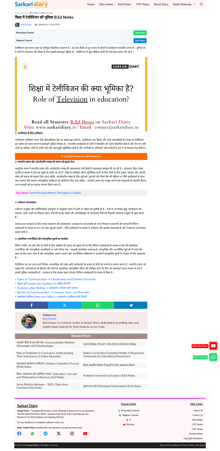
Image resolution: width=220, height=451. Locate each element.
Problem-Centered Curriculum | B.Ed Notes (109, 375)
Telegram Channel (130, 415)
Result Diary (161, 4)
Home (91, 4)
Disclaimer (201, 445)
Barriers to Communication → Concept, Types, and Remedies (53, 292)
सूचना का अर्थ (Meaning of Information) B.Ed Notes (112, 386)
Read (81, 156)
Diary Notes (106, 4)
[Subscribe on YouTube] (213, 346)
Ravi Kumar (26, 25)
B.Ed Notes (124, 4)
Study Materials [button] (182, 4)
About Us (198, 411)
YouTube (130, 425)
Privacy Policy (188, 445)
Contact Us (197, 415)
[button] (201, 4)
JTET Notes (143, 4)
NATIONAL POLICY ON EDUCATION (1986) (109, 344)
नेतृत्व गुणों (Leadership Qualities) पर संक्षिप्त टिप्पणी (43, 283)
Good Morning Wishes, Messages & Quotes (55, 193)
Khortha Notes (196, 434)
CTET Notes (197, 429)
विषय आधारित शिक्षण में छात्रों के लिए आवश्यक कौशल (109, 365)
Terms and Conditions (170, 445)
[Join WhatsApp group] (213, 357)
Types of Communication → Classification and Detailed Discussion (56, 279)
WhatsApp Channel (130, 411)
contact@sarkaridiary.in (75, 422)
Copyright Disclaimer (193, 439)
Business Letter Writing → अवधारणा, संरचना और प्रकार (47, 288)
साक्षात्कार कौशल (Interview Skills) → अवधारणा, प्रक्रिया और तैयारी (52, 296)
